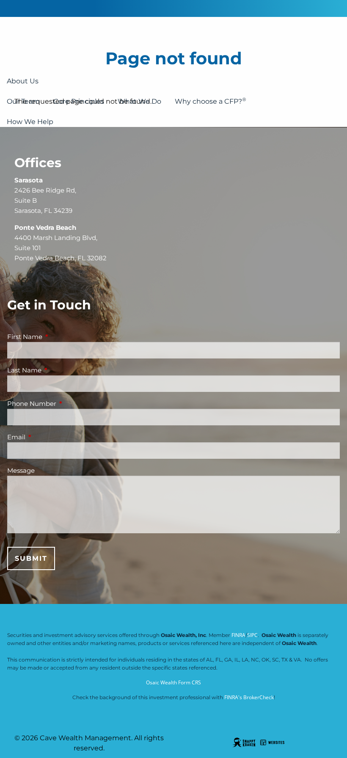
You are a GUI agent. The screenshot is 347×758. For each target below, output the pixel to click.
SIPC (252, 635)
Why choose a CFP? (210, 100)
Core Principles (78, 101)
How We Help (30, 122)
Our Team (23, 101)
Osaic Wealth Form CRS (173, 682)
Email (49, 437)
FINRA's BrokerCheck (249, 697)
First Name (57, 337)
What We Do (139, 101)
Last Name (57, 370)
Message (21, 470)
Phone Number (64, 404)
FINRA (238, 635)
